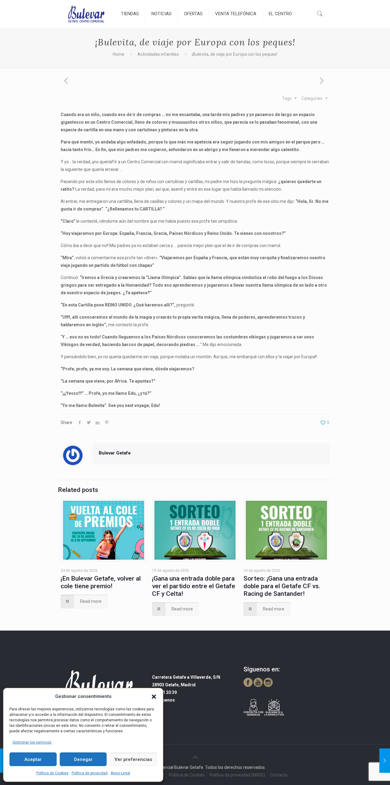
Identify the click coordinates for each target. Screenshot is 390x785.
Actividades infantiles (158, 54)
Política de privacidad (90, 773)
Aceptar (33, 759)
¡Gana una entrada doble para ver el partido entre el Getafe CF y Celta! (193, 586)
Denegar (83, 759)
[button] (154, 697)
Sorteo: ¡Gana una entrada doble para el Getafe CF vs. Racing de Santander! (281, 586)
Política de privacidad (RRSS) (237, 775)
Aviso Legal (120, 773)
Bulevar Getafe (115, 453)
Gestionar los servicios (31, 742)
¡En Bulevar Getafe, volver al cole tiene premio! (101, 582)
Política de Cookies (52, 773)
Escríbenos (163, 700)
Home (118, 54)
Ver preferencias (133, 759)
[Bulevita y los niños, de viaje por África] (384, 760)
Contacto (279, 775)
